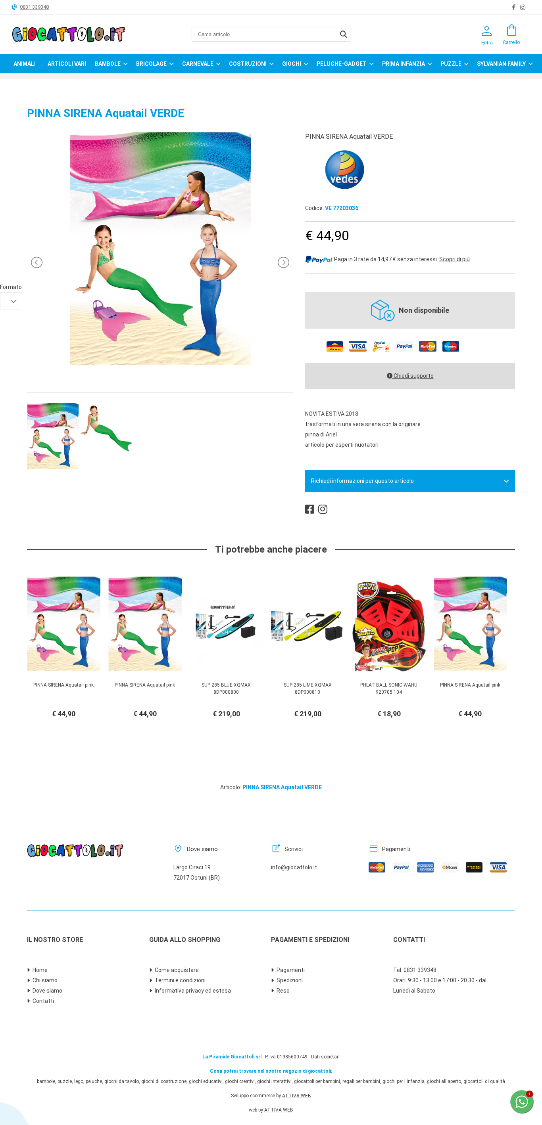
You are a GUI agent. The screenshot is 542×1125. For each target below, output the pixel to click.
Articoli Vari (67, 64)
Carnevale (197, 64)
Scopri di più (454, 259)
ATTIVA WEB (296, 1095)
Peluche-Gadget (342, 64)
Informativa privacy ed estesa (193, 990)
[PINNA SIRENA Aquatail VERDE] (160, 375)
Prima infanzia (403, 64)
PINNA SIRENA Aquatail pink (63, 685)
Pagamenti (291, 970)
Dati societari (325, 1057)
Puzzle (450, 64)
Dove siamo (47, 990)
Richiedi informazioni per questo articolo (362, 481)
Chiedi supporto (413, 376)
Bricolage (151, 64)
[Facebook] (513, 7)
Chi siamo (45, 980)
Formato (11, 287)
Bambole (108, 64)
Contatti (43, 1001)
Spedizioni (290, 980)
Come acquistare (177, 970)
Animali (24, 64)
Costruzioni (248, 64)
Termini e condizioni (180, 980)
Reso (283, 990)
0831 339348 (34, 7)
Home (40, 970)
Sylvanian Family (501, 64)
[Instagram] (522, 7)
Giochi (291, 64)
